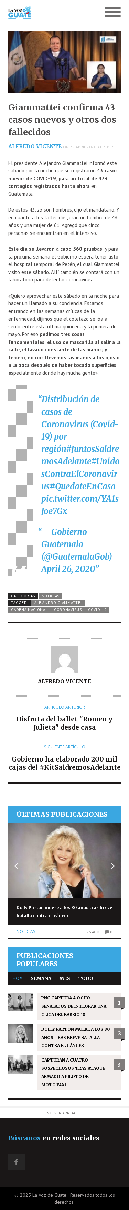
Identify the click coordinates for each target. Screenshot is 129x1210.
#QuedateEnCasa (83, 486)
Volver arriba (61, 1112)
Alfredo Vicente (35, 146)
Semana (41, 978)
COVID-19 (97, 609)
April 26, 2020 (68, 569)
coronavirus (68, 609)
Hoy (17, 978)
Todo (85, 978)
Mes (65, 978)
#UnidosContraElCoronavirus (80, 473)
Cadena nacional (29, 609)
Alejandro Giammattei (58, 602)
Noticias (51, 596)
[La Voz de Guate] (50, 12)
